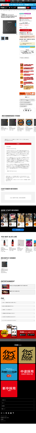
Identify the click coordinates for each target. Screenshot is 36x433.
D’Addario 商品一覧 (23, 106)
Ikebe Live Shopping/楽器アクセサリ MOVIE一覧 (18, 285)
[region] (18, 267)
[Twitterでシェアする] (23, 110)
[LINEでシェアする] (28, 110)
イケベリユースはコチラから (27, 318)
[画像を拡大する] (17, 34)
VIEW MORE (18, 229)
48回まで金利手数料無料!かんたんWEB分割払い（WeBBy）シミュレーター (28, 37)
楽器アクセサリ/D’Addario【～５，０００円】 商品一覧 (27, 100)
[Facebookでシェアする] (26, 110)
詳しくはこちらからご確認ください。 (13, 314)
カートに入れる (25, 30)
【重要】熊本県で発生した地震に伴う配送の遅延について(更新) (18, 2)
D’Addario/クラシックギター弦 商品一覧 (26, 104)
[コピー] (30, 110)
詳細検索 (28, 7)
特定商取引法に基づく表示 (5, 417)
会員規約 (2, 419)
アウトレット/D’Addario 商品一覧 (25, 102)
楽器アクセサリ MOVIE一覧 (14, 291)
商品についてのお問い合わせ (25, 57)
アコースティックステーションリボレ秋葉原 (25, 51)
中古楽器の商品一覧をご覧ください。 (19, 311)
